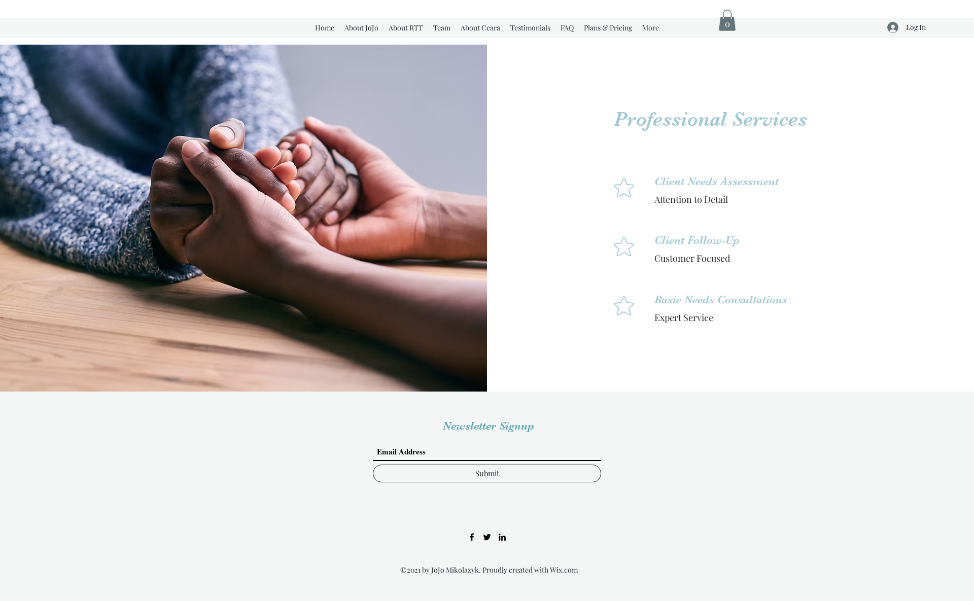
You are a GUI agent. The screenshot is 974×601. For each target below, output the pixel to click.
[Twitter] (487, 537)
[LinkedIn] (502, 537)
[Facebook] (472, 537)
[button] (727, 20)
